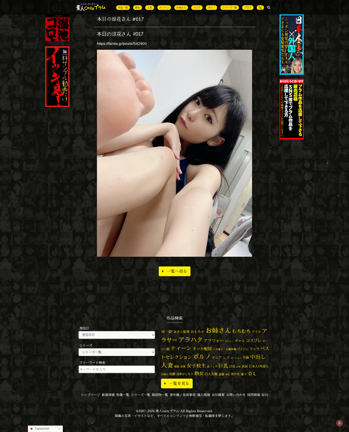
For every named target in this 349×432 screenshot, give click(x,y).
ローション (236, 358)
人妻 (149, 7)
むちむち (241, 331)
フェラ (254, 348)
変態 (183, 366)
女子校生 (196, 365)
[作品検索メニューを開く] (268, 7)
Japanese (41, 428)
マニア (197, 7)
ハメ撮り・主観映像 (224, 349)
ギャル (240, 340)
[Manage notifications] (339, 423)
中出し (258, 356)
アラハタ (190, 340)
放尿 (245, 366)
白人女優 (211, 374)
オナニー (229, 341)
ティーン (164, 7)
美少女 (235, 374)
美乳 (227, 374)
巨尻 (232, 366)
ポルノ (211, 7)
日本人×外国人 (258, 366)
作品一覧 (123, 7)
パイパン (243, 349)
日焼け (164, 374)
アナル (256, 332)
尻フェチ (212, 366)
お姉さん (181, 7)
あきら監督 (181, 332)
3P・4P (166, 331)
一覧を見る (179, 383)
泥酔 (172, 374)
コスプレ (253, 340)
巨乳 (223, 365)
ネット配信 (202, 348)
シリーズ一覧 (229, 7)
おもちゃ (197, 331)
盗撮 (221, 374)
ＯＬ (252, 373)
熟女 (137, 7)
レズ (226, 357)
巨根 (238, 366)
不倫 (246, 357)
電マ (244, 374)
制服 (176, 366)
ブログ (247, 7)
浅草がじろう (184, 374)
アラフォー (214, 340)
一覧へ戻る (177, 271)
